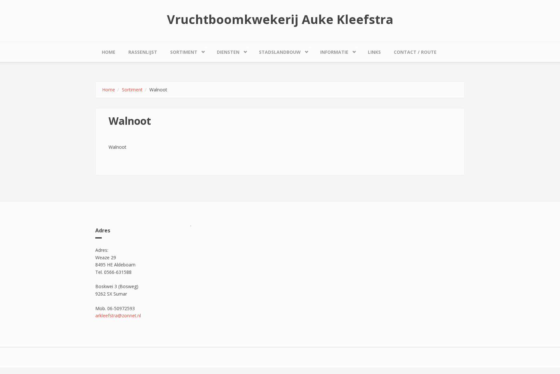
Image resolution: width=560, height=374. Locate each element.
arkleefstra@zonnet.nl (118, 315)
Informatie (331, 50)
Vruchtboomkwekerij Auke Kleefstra (280, 19)
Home (108, 52)
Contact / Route (415, 52)
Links (374, 52)
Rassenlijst (142, 52)
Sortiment (180, 50)
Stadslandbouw (276, 50)
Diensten (224, 50)
